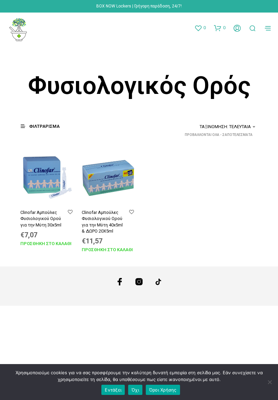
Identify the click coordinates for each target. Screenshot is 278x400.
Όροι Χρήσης (163, 390)
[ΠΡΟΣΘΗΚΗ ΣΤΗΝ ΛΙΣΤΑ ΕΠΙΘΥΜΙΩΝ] (70, 212)
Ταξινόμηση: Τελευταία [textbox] (225, 126)
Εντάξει (113, 390)
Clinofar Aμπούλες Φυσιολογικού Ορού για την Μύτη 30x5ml (40, 218)
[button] (200, 27)
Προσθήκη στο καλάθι (46, 243)
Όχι (135, 390)
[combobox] (207, 127)
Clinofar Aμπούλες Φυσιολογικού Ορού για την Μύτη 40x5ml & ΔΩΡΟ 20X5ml (102, 222)
